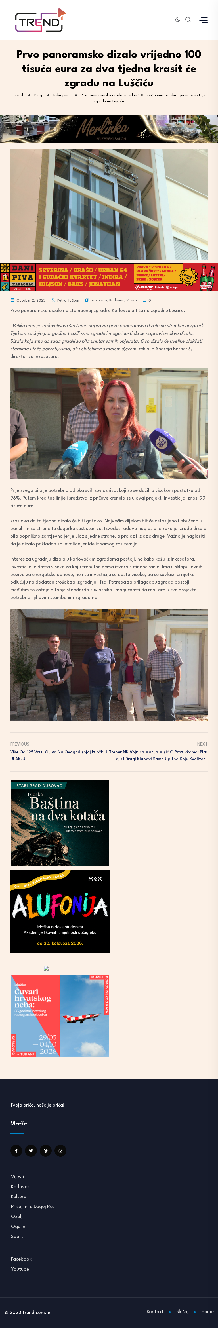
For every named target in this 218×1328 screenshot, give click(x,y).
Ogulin (18, 1226)
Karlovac (116, 300)
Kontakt (155, 1311)
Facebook (21, 1259)
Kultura (18, 1196)
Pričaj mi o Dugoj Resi (33, 1206)
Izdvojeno (99, 300)
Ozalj (16, 1216)
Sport (17, 1236)
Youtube (20, 1269)
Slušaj (182, 1311)
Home (207, 1311)
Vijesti (131, 300)
